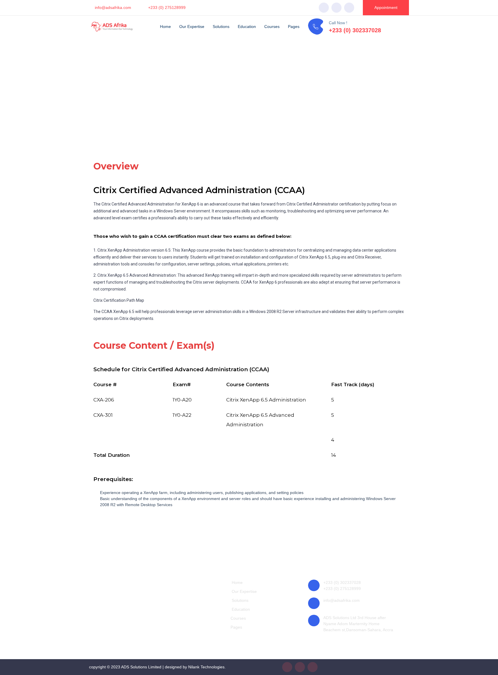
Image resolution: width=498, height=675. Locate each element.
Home (165, 26)
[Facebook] (324, 8)
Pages (293, 26)
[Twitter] (336, 8)
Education (247, 26)
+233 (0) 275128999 (167, 7)
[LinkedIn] (349, 8)
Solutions (221, 26)
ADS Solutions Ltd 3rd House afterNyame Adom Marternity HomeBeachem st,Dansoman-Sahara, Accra (358, 623)
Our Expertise (191, 26)
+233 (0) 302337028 (355, 30)
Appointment (385, 7)
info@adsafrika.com (113, 7)
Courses (272, 26)
